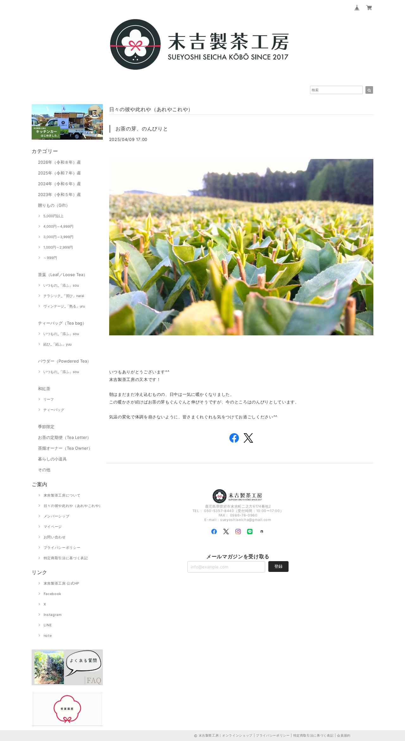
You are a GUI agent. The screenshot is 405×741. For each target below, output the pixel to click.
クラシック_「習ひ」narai (63, 296)
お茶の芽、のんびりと (141, 128)
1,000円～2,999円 (58, 247)
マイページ (53, 526)
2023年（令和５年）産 (59, 194)
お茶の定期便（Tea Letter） (64, 437)
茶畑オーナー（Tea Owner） (65, 448)
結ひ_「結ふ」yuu (57, 344)
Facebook (52, 594)
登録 (278, 566)
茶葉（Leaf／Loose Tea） (62, 274)
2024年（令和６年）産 (59, 183)
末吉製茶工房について (62, 495)
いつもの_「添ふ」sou (61, 285)
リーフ (48, 399)
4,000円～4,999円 (58, 226)
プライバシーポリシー (62, 547)
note (48, 635)
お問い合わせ (55, 537)
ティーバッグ (53, 410)
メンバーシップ (57, 516)
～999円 (50, 258)
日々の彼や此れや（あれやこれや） (73, 506)
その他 (44, 469)
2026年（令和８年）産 (59, 162)
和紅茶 (44, 388)
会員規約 (344, 735)
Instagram (53, 614)
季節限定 (46, 426)
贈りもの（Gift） (54, 205)
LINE (48, 625)
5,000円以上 (53, 216)
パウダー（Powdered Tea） (64, 361)
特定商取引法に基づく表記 (66, 558)
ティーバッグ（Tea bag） (62, 323)
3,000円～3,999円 (58, 237)
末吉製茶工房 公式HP (61, 583)
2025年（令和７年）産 (59, 172)
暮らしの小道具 (52, 458)
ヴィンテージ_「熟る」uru (64, 306)
